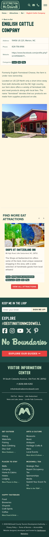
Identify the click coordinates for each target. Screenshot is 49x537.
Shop (18, 280)
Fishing (5, 442)
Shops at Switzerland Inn (21, 249)
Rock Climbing (8, 445)
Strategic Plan (32, 466)
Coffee (5, 511)
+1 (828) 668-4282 (24, 383)
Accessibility (38, 527)
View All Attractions (24, 286)
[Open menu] (45, 5)
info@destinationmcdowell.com (24, 388)
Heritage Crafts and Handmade (23, 277)
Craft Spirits (7, 508)
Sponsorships (32, 475)
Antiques (30, 442)
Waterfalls (6, 439)
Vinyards (6, 505)
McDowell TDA (33, 461)
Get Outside (8, 431)
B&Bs (4, 466)
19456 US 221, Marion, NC (23, 40)
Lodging (6, 478)
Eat (22, 13)
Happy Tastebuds (11, 495)
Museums (30, 436)
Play (23, 62)
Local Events (32, 451)
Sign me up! (39, 309)
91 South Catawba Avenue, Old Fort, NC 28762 (24, 378)
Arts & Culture (34, 431)
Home (4, 13)
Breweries (6, 502)
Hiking (5, 436)
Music (29, 439)
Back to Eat (8, 19)
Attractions (14, 13)
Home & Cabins (9, 472)
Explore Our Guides (23, 353)
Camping (6, 469)
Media (29, 478)
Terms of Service (25, 527)
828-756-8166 (18, 46)
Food (14, 62)
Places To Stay (9, 461)
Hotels (5, 475)
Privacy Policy (12, 527)
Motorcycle (10, 280)
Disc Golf (6, 448)
